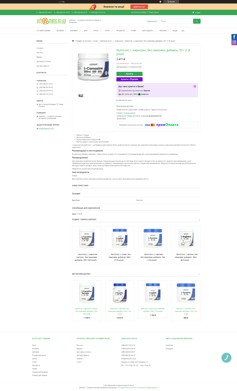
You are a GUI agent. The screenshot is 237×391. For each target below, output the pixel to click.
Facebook (169, 345)
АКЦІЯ (175, 30)
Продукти (36, 365)
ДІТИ (85, 30)
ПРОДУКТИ (120, 30)
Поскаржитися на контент (127, 388)
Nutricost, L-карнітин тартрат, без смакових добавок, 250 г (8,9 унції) (86, 257)
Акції (34, 345)
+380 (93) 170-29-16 (128, 345)
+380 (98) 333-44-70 (128, 355)
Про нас (40, 52)
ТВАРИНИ (163, 30)
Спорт (95, 41)
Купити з (125, 79)
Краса (34, 358)
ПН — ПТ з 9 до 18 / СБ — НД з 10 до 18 (135, 365)
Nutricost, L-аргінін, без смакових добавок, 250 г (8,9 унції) (186, 257)
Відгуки (39, 57)
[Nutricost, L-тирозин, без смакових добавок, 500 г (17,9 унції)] (119, 293)
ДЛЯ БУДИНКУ (147, 30)
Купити (129, 74)
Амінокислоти (106, 41)
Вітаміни (35, 348)
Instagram (169, 348)
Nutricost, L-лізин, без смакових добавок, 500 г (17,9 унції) (120, 257)
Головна (40, 48)
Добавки (35, 352)
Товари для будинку (40, 372)
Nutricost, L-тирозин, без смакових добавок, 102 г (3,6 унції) (153, 257)
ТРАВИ (133, 30)
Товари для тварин (39, 375)
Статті (79, 362)
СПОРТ (107, 30)
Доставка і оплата (44, 61)
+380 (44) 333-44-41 (128, 352)
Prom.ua (131, 385)
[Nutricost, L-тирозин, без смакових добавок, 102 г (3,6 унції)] (152, 238)
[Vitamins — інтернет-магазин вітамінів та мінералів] (51, 24)
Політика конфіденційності (148, 388)
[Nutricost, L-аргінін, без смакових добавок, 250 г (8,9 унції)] (185, 238)
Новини (80, 358)
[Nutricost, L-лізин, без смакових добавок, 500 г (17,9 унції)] (119, 238)
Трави (34, 368)
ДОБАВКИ (74, 30)
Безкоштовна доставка (124, 106)
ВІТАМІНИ (60, 30)
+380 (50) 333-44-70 (128, 348)
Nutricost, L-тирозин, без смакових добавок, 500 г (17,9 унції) (119, 311)
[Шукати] (197, 21)
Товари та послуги (83, 41)
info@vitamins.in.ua (46, 128)
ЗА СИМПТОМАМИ (43, 30)
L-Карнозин (118, 41)
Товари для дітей (39, 355)
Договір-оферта (43, 66)
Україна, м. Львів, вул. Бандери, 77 (134, 362)
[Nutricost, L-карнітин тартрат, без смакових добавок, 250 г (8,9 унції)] (86, 238)
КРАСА (96, 30)
